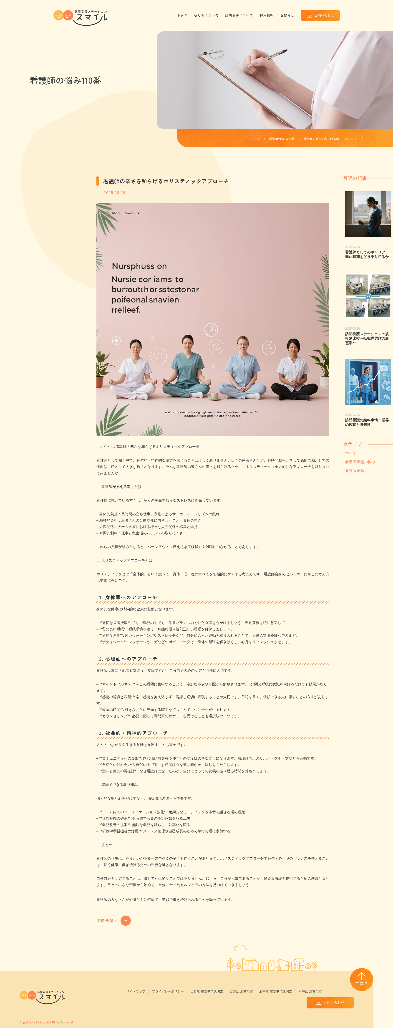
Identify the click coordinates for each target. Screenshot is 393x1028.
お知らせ (287, 15)
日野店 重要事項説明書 (206, 991)
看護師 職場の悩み (360, 462)
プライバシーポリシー (168, 991)
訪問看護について (239, 15)
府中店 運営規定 (310, 991)
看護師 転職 (354, 470)
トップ (182, 15)
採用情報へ (107, 920)
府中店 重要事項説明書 (275, 991)
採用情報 (267, 15)
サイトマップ (135, 991)
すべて (350, 453)
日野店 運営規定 (241, 991)
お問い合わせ (324, 15)
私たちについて (206, 15)
